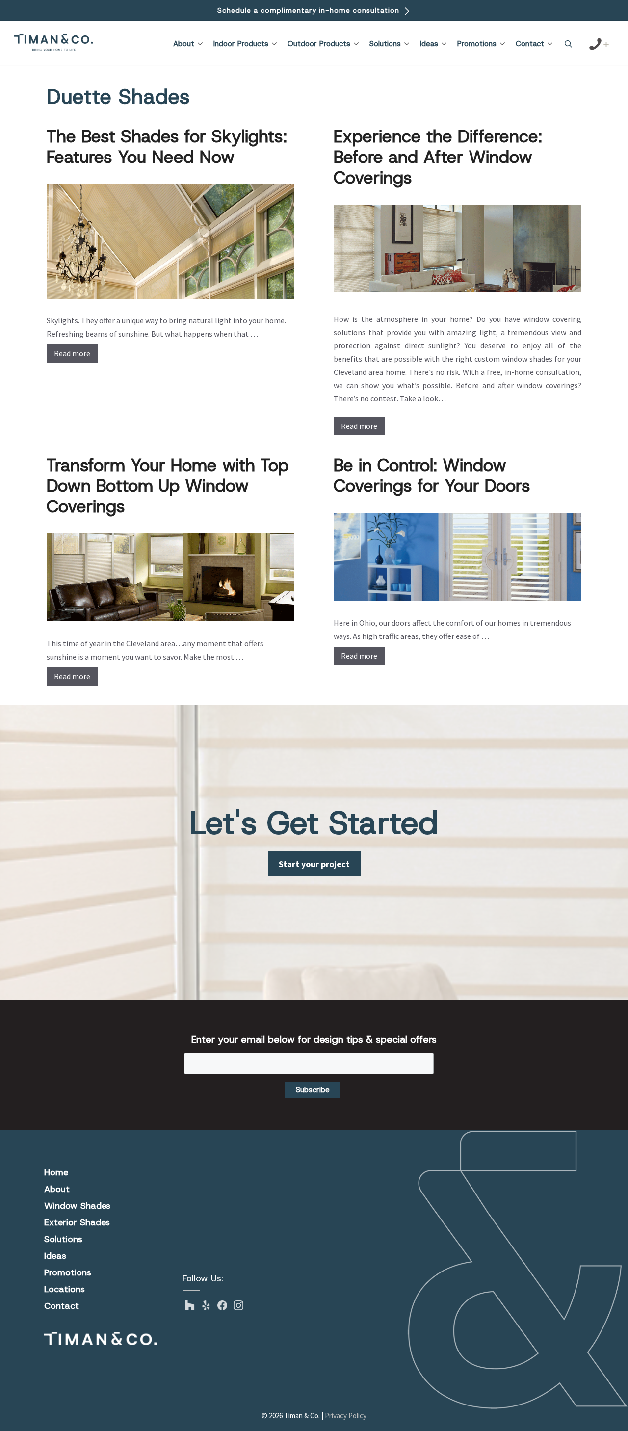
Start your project (314, 864)
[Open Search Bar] (568, 44)
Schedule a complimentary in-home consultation (309, 10)
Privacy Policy (345, 1415)
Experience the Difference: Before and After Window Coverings (438, 157)
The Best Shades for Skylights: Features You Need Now (167, 146)
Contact (530, 44)
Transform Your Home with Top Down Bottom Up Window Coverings (167, 485)
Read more (72, 353)
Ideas (429, 44)
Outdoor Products (319, 44)
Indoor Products (240, 44)
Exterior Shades (77, 1222)
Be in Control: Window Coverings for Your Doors (432, 475)
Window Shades (77, 1206)
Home (56, 1172)
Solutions (385, 44)
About (183, 44)
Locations (64, 1289)
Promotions (477, 44)
